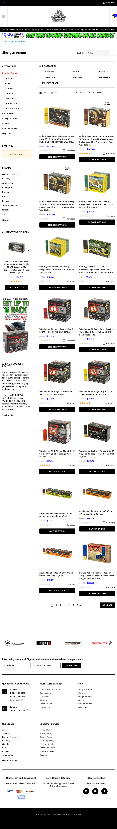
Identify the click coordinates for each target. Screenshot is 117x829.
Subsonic (9, 78)
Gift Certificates (47, 751)
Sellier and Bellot (10, 205)
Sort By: (80, 53)
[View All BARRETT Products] (43, 643)
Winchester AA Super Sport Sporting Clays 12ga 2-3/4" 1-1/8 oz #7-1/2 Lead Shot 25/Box (96, 332)
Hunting (9, 93)
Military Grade (12, 108)
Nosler (5, 196)
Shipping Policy (47, 740)
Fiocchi (5, 210)
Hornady (6, 178)
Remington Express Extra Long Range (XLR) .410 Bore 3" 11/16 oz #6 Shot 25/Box (56, 270)
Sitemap (43, 700)
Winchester (7, 183)
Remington (7, 187)
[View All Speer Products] (73, 643)
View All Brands (9, 760)
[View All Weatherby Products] (14, 643)
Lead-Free (10, 98)
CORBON (6, 733)
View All (6, 220)
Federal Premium (10, 174)
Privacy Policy (46, 733)
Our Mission (45, 693)
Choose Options (57, 157)
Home (5, 42)
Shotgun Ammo (18, 42)
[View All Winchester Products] (102, 643)
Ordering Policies (47, 748)
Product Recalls (47, 744)
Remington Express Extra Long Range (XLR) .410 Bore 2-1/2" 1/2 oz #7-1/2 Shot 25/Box (96, 204)
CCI (3, 214)
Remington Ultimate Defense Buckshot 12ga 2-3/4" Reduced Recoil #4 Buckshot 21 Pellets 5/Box (96, 270)
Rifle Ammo (7, 113)
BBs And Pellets (9, 128)
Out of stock (16, 287)
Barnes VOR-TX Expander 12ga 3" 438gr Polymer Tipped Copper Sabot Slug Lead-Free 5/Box (96, 576)
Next (99, 92)
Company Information (50, 689)
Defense (9, 88)
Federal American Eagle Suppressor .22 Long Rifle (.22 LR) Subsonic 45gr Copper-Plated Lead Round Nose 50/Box (16, 267)
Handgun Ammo (9, 118)
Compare (107, 605)
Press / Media (46, 704)
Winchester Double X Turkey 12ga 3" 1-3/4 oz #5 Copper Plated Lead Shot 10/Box (96, 454)
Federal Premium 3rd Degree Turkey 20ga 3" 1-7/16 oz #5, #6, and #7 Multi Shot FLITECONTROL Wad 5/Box (56, 139)
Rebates (43, 755)
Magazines (7, 133)
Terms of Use (46, 730)
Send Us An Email (18, 710)
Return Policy (46, 737)
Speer (4, 730)
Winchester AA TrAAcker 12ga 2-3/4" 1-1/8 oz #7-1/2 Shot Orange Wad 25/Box (56, 454)
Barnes (5, 201)
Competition (11, 103)
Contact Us (45, 707)
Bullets (5, 123)
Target (8, 83)
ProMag (5, 192)
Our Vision (44, 696)
